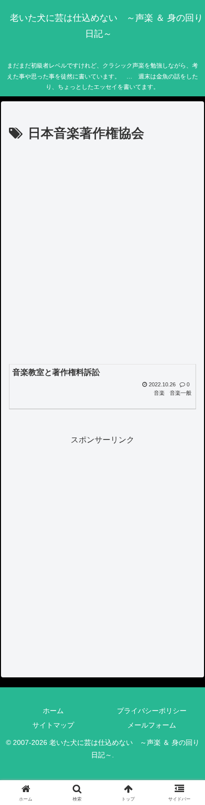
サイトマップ (53, 725)
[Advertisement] (102, 252)
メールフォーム (151, 725)
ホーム (53, 711)
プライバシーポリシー (152, 711)
